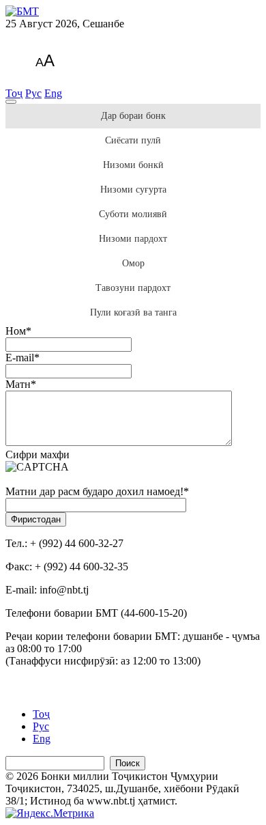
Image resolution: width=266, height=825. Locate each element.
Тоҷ (14, 93)
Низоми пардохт (133, 239)
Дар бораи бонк (133, 116)
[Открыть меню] (10, 102)
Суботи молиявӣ (133, 214)
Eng (53, 93)
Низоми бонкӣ (133, 165)
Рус (33, 93)
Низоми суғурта (133, 189)
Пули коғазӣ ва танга (133, 312)
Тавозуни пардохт (133, 288)
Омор (133, 263)
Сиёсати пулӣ (133, 140)
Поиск (127, 763)
